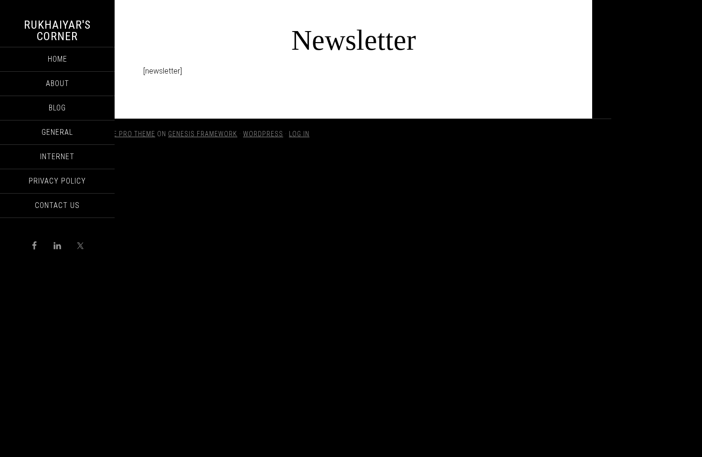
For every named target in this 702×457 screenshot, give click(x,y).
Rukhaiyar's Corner (57, 30)
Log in (299, 134)
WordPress (263, 134)
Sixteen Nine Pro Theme (114, 134)
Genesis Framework (202, 134)
